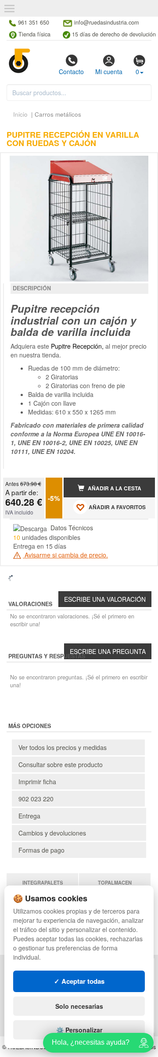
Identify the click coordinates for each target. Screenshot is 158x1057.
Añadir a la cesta (113, 488)
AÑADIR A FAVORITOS (116, 507)
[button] (140, 163)
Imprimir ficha (37, 781)
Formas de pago (41, 850)
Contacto (71, 71)
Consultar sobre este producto (60, 764)
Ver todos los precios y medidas (62, 747)
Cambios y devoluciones (52, 832)
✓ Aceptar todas (79, 981)
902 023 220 (36, 798)
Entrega (29, 815)
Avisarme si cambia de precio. (65, 554)
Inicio (20, 114)
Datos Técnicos (71, 527)
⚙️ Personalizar (79, 1029)
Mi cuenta (108, 71)
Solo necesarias (79, 1006)
